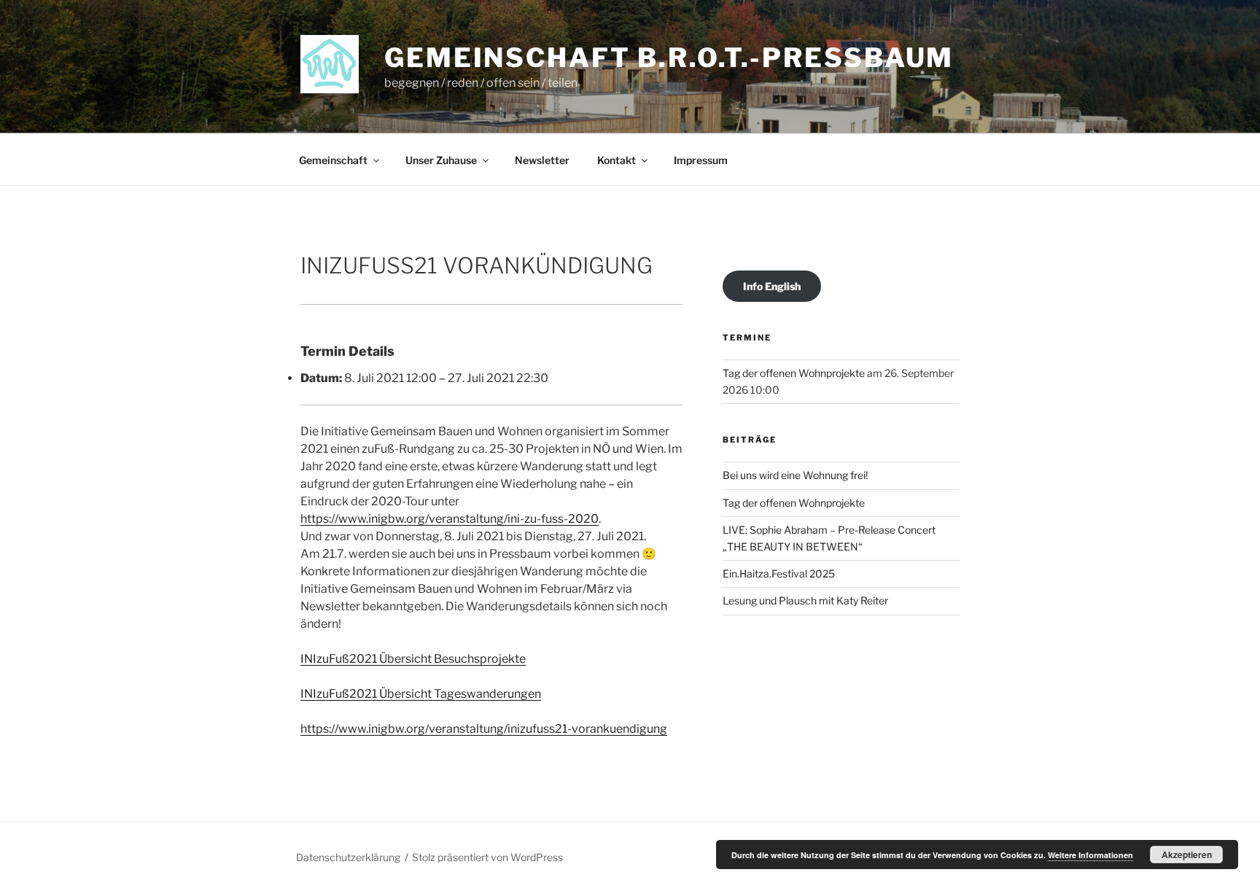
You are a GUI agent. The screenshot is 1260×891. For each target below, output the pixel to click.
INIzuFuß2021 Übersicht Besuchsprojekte (413, 659)
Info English (772, 286)
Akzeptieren (1187, 854)
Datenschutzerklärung (348, 857)
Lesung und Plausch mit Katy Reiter (805, 600)
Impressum (701, 160)
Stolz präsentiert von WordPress (487, 857)
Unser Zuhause (441, 160)
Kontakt (616, 160)
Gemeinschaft (333, 160)
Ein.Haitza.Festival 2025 (779, 573)
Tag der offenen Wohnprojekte (794, 373)
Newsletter (542, 160)
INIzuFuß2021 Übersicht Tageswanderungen (420, 694)
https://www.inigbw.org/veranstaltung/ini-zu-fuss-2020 (449, 519)
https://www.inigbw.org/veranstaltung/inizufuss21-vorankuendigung (483, 729)
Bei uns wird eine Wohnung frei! (795, 475)
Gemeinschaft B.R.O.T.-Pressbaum (669, 58)
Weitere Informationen (1090, 854)
